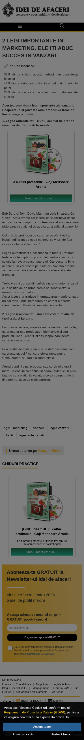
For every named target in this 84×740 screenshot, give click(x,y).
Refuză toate (61, 734)
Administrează (23, 734)
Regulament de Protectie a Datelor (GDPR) (34, 712)
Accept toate (42, 726)
